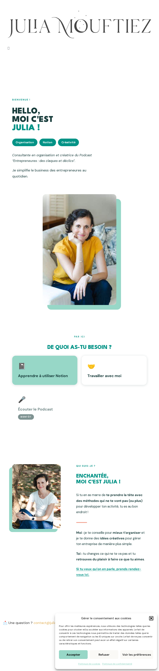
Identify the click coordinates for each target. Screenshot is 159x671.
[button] (151, 618)
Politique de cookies (89, 663)
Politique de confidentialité (117, 663)
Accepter (73, 655)
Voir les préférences (136, 655)
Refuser (104, 655)
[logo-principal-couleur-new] (79, 5)
